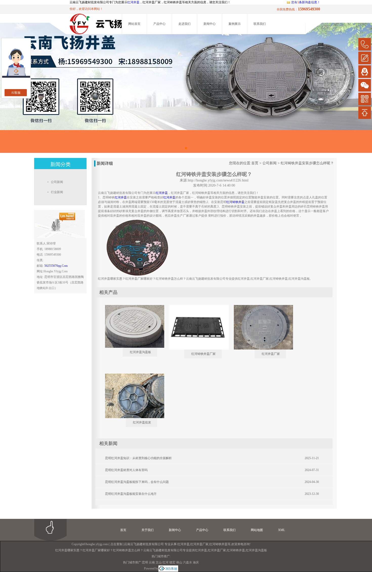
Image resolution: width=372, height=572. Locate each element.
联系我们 (260, 24)
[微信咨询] (364, 85)
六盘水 (187, 562)
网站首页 (134, 24)
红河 (165, 562)
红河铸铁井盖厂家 (203, 354)
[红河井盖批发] (131, 375)
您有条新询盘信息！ (305, 2)
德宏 (172, 562)
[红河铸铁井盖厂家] (195, 307)
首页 (254, 163)
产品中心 (159, 24)
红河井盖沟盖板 (140, 352)
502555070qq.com (56, 266)
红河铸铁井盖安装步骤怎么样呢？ (307, 163)
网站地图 (257, 530)
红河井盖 (133, 2)
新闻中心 (209, 24)
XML (281, 530)
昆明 (145, 562)
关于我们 (147, 530)
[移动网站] (364, 99)
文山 (159, 562)
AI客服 (15, 92)
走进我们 (184, 24)
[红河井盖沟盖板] (131, 307)
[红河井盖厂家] (260, 307)
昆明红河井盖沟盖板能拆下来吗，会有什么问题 (137, 482)
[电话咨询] (364, 44)
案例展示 (235, 24)
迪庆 (196, 562)
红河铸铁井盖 (218, 544)
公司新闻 (269, 163)
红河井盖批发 (142, 422)
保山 (179, 562)
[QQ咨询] (364, 71)
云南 (152, 562)
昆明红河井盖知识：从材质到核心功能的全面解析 (138, 458)
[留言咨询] (364, 58)
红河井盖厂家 (271, 354)
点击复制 (116, 544)
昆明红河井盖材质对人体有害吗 (126, 470)
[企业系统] (168, 568)
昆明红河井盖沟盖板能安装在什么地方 (131, 494)
